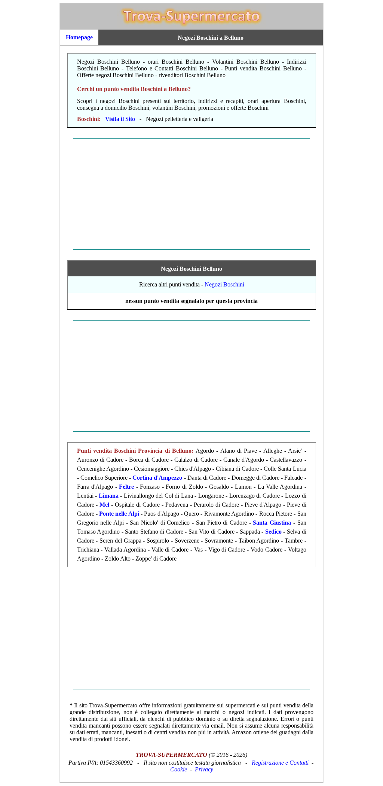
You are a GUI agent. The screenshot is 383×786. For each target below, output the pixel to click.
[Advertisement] (191, 194)
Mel (104, 504)
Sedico (273, 531)
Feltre (126, 486)
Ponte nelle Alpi (119, 513)
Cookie (178, 769)
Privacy (204, 769)
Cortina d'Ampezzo (157, 477)
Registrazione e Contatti (280, 762)
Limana (109, 495)
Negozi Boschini (224, 284)
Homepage (79, 37)
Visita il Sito (120, 119)
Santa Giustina (272, 522)
